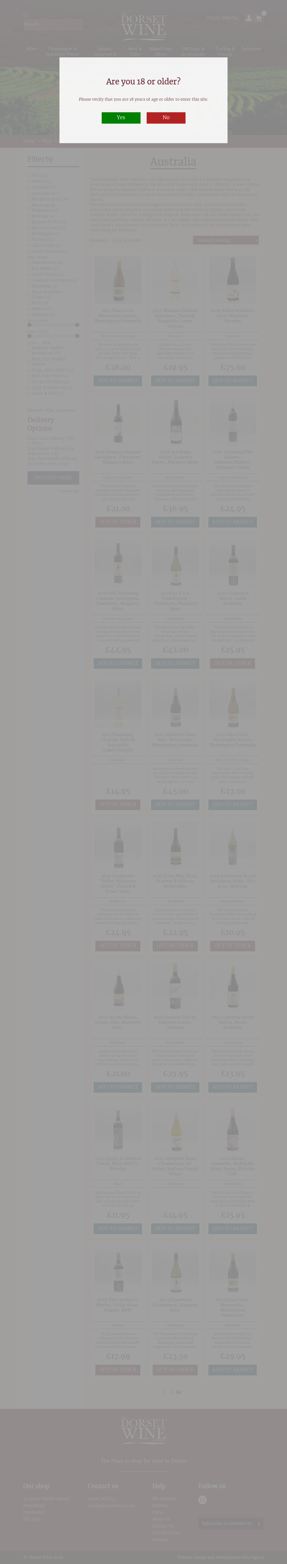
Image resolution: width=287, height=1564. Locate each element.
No (166, 117)
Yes (121, 117)
